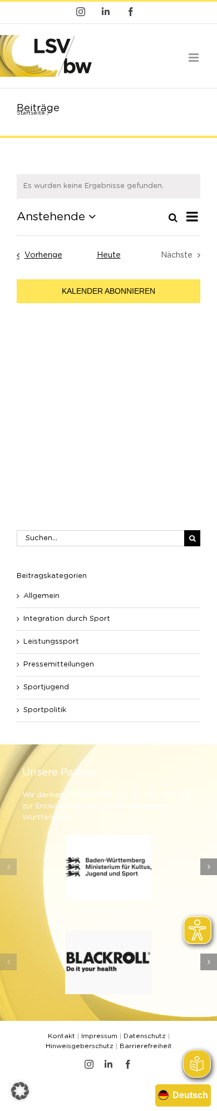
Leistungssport (51, 641)
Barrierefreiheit (146, 1046)
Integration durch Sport (66, 619)
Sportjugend (46, 687)
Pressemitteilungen (58, 664)
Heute (109, 255)
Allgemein (41, 596)
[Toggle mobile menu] (194, 57)
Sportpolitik (44, 710)
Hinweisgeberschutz (80, 1046)
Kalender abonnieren (108, 291)
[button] (8, 866)
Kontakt (61, 1036)
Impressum (99, 1036)
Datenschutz (145, 1036)
